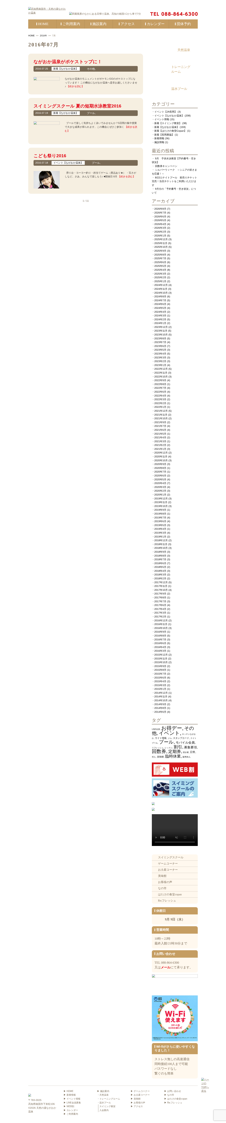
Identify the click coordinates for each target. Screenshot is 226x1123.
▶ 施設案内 (103, 1091)
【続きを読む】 (75, 86)
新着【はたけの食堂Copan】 (170, 130)
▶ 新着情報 (70, 1095)
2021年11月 (160, 414)
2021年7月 (160, 426)
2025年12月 (161, 239)
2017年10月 (161, 589)
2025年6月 (160, 262)
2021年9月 (160, 422)
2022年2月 (160, 403)
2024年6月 (160, 304)
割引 (178, 746)
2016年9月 (160, 631)
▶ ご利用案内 (71, 1114)
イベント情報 (161, 119)
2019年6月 (160, 521)
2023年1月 (160, 365)
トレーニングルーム (180, 69)
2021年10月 (161, 418)
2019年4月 (160, 528)
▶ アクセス (137, 1106)
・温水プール (104, 1102)
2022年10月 (161, 376)
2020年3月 (160, 487)
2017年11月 (160, 586)
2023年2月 (160, 361)
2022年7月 (160, 387)
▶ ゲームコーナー (140, 1091)
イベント (169, 733)
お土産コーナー (168, 869)
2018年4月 (160, 570)
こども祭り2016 (50, 155)
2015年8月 (160, 669)
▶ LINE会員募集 (72, 1102)
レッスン (169, 748)
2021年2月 (160, 445)
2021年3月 (160, 441)
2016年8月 (160, 635)
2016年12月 (161, 620)
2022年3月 (160, 399)
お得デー (171, 728)
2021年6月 (160, 429)
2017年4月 (160, 609)
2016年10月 (161, 628)
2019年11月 (160, 502)
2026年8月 (160, 208)
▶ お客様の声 (138, 1102)
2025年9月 (160, 250)
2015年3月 (160, 685)
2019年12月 (161, 498)
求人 (154, 757)
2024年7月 (160, 300)
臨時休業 (173, 756)
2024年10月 (161, 292)
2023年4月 (160, 353)
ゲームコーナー (168, 863)
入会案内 (104, 1110)
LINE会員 (156, 729)
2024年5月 (160, 308)
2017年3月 (160, 612)
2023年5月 (160, 349)
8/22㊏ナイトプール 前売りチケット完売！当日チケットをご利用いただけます (174, 181)
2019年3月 (160, 532)
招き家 (186, 752)
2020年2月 (160, 490)
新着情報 (159, 138)
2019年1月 (160, 536)
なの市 (162, 888)
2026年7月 (160, 212)
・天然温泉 (103, 1095)
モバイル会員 (185, 742)
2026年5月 (160, 220)
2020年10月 (161, 460)
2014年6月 (160, 711)
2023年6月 (160, 346)
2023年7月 (160, 342)
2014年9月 (160, 704)
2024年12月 (161, 285)
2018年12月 (161, 540)
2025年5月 (160, 266)
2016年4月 (160, 647)
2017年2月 (160, 616)
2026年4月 (160, 224)
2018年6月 (160, 563)
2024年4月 (160, 311)
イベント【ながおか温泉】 (169, 115)
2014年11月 (160, 696)
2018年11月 (160, 544)
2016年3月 (160, 650)
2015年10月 (161, 662)
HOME (31, 35)
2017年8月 (160, 597)
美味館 (160, 756)
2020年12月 (161, 452)
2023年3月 (160, 357)
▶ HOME (68, 1091)
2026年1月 (160, 235)
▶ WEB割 (69, 1106)
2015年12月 (161, 654)
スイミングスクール (170, 857)
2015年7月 (160, 673)
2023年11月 (160, 330)
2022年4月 (160, 395)
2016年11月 (160, 624)
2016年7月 (160, 639)
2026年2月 (160, 231)
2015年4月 (160, 681)
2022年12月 (161, 368)
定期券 (174, 751)
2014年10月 (161, 700)
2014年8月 (160, 708)
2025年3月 (160, 273)
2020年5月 (160, 479)
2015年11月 (160, 658)
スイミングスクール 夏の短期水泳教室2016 (77, 105)
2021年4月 (160, 437)
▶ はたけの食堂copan (175, 1098)
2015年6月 (160, 677)
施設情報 (159, 142)
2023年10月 (161, 334)
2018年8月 (160, 555)
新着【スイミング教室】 (168, 123)
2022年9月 (160, 380)
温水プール (179, 89)
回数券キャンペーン (166, 166)
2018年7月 (160, 559)
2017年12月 (161, 582)
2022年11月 (160, 372)
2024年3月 (160, 315)
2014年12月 (161, 692)
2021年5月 (160, 433)
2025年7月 (160, 258)
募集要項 (190, 747)
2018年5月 (160, 567)
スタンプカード (181, 738)
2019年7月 (160, 517)
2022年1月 (160, 407)
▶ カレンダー (71, 1110)
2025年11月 (160, 243)
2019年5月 (160, 525)
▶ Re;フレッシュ (173, 1102)
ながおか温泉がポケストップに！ (68, 61)
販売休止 (186, 757)
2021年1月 (160, 449)
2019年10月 (161, 506)
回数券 (159, 751)
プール (166, 742)
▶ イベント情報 (72, 1098)
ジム (170, 738)
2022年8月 (160, 384)
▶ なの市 (169, 1095)
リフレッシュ (157, 748)
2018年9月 (160, 551)
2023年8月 (160, 338)
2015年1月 (160, 688)
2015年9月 (160, 666)
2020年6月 (160, 475)
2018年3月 (160, 574)
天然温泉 (183, 50)
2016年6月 (160, 643)
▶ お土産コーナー (140, 1095)
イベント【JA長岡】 (165, 111)
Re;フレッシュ (167, 900)
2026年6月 (160, 216)
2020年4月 (160, 483)
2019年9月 (160, 509)
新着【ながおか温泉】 (166, 127)
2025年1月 (160, 281)
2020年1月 (160, 494)
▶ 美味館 (136, 1098)
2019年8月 (160, 513)
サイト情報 (160, 738)
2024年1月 (160, 323)
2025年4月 (160, 269)
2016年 (43, 35)
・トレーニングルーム (108, 1098)
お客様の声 (165, 882)
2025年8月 (160, 254)
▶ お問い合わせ (172, 1091)
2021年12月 (161, 410)
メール (165, 967)
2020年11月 (160, 456)
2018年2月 (160, 578)
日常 (192, 752)
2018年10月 (161, 548)
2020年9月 (160, 464)
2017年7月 (160, 601)
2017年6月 (160, 605)
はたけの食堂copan (170, 894)
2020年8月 (160, 468)
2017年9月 (160, 593)
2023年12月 (161, 327)
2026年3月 (160, 227)
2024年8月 (160, 296)
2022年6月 (160, 391)
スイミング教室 (107, 1106)
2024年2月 (160, 319)
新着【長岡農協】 (164, 134)
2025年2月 (160, 277)
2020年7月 (160, 471)
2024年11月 (160, 288)
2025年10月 (161, 246)
